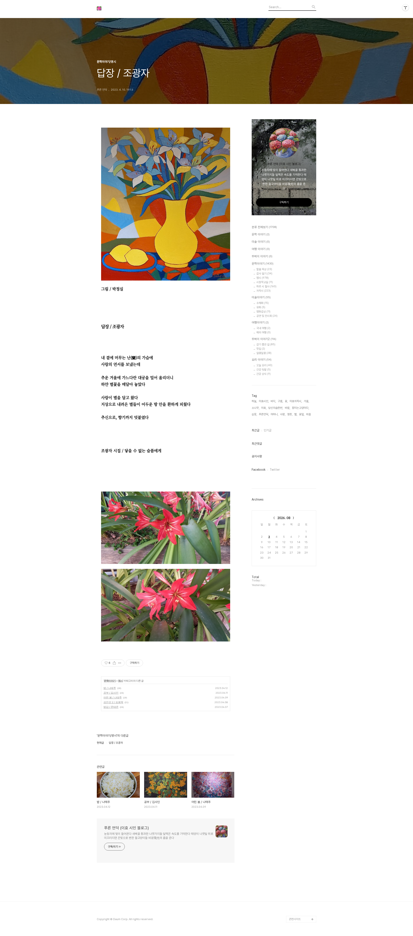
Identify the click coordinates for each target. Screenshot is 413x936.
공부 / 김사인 (111, 692)
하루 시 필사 (266, 286)
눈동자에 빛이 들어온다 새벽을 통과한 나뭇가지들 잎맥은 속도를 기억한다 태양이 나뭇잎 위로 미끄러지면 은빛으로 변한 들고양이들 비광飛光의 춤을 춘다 (158, 836)
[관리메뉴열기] (405, 7)
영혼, (290, 414)
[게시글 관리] (119, 663)
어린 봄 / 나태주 (112, 697)
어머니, (274, 414)
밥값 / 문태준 (111, 706)
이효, (264, 407)
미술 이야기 (261, 241)
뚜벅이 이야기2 (264, 339)
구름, (280, 401)
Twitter (275, 469)
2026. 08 (283, 518)
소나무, (255, 407)
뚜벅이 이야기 (262, 256)
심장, (254, 414)
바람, (287, 407)
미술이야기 (261, 297)
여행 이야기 (261, 249)
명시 (120, 680)
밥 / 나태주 (109, 688)
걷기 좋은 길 (265, 344)
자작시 (263, 290)
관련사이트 (295, 919)
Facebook (258, 469)
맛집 (260, 348)
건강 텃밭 (263, 369)
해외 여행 (263, 332)
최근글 (255, 430)
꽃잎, (301, 414)
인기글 (267, 430)
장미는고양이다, (300, 407)
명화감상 (263, 311)
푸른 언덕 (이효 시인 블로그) (126, 828)
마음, (308, 414)
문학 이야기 (261, 234)
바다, (273, 401)
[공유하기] (114, 663)
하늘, (254, 401)
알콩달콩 (263, 353)
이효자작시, (296, 401)
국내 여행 (263, 328)
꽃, (286, 401)
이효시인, (264, 401)
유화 (260, 307)
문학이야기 (110, 680)
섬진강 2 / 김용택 (113, 702)
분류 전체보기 (264, 227)
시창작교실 (264, 282)
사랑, (282, 414)
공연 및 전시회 (266, 316)
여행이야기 (260, 322)
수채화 (262, 303)
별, (295, 414)
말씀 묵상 (264, 269)
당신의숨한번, (275, 407)
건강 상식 (263, 374)
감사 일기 (264, 273)
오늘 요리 (264, 365)
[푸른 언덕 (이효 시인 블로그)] (120, 8)
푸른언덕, (264, 414)
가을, (306, 401)
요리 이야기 (261, 359)
